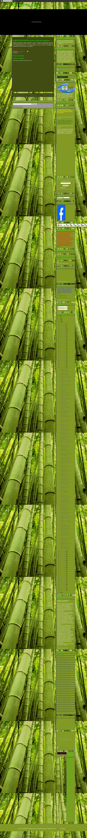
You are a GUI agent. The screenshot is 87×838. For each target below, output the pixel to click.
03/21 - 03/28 (63, 577)
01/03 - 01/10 (63, 590)
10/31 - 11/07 (63, 338)
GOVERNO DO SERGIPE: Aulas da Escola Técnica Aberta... (65, 539)
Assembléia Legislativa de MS (63, 692)
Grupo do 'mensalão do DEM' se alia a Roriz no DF (65, 442)
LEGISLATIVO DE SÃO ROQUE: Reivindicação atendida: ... (65, 407)
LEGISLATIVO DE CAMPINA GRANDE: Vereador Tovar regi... (65, 501)
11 (59, 319)
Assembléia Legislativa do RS (63, 712)
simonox (58, 828)
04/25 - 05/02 (63, 567)
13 (59, 316)
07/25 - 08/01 (63, 362)
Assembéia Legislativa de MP (63, 669)
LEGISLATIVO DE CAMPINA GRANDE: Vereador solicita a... (64, 425)
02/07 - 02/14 (63, 582)
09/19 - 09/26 (63, 347)
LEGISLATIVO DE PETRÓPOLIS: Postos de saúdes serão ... (65, 429)
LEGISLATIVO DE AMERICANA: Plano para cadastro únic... (64, 446)
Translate (67, 198)
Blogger (67, 828)
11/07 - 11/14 (63, 336)
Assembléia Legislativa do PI (63, 683)
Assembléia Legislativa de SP (63, 705)
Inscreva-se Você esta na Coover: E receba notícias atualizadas (65, 191)
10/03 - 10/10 (63, 343)
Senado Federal (60, 654)
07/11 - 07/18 (63, 365)
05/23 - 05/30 (63, 560)
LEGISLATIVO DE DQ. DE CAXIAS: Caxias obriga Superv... (65, 521)
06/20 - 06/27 (63, 552)
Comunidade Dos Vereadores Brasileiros (64, 68)
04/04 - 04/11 (63, 573)
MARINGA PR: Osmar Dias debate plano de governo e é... (65, 487)
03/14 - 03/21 (63, 578)
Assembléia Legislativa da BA (63, 687)
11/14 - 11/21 (63, 334)
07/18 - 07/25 (63, 364)
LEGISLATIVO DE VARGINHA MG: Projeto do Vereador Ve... (65, 471)
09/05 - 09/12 (63, 351)
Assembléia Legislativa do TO (63, 698)
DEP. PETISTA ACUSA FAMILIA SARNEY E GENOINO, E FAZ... (64, 547)
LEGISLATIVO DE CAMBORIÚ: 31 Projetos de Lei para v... (65, 450)
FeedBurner (68, 187)
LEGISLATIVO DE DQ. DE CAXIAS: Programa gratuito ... (65, 386)
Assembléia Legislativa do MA (63, 672)
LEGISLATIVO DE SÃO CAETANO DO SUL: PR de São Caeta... (65, 399)
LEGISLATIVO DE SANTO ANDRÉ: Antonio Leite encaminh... (65, 421)
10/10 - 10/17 (63, 341)
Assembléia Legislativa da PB (63, 678)
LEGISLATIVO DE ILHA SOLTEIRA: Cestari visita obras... (65, 530)
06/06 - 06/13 (63, 556)
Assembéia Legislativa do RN (63, 676)
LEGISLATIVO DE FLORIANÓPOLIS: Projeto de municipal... (65, 370)
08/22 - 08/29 (63, 354)
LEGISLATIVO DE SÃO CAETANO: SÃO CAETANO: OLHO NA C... (65, 534)
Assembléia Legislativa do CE (63, 661)
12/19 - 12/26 (63, 325)
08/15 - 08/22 (63, 356)
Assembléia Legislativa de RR (63, 667)
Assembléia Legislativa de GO (63, 696)
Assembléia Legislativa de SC (63, 710)
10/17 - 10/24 (63, 340)
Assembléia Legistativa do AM (63, 674)
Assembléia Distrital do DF (63, 690)
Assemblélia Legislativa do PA (63, 681)
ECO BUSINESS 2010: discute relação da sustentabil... (64, 403)
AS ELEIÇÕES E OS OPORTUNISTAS (64, 374)
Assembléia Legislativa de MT (63, 694)
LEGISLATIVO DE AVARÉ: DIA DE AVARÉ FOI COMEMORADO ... (65, 412)
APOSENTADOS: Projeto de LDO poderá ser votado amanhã (65, 513)
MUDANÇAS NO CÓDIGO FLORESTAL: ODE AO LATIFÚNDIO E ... (65, 454)
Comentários (62, 309)
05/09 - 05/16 (63, 564)
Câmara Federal (60, 656)
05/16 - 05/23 (63, 562)
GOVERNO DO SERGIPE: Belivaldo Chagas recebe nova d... (65, 483)
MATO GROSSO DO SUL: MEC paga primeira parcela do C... (65, 395)
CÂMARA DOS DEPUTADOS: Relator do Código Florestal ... (65, 526)
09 (59, 592)
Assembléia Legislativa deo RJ (63, 703)
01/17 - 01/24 (63, 586)
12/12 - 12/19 (63, 327)
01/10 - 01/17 (63, 588)
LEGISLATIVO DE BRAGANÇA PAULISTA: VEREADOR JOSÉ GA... (65, 416)
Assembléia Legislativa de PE (63, 685)
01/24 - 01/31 (63, 584)
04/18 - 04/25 (63, 569)
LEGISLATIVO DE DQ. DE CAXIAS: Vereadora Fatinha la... (65, 517)
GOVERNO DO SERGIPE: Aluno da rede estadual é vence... (65, 382)
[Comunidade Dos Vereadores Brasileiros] (57, 69)
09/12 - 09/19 (63, 349)
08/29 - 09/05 (63, 353)
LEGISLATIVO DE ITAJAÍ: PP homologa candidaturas (65, 505)
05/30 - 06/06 (63, 558)
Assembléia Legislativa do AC (63, 658)
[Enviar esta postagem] (28, 51)
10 (59, 321)
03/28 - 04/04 (63, 575)
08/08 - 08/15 (63, 358)
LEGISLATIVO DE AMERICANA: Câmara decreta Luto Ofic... (65, 543)
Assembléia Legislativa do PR (63, 707)
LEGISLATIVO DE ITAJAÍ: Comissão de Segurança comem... (65, 438)
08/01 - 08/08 (63, 360)
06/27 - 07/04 (63, 551)
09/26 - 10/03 (63, 345)
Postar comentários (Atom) (34, 98)
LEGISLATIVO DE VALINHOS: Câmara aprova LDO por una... (65, 475)
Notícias (19, 52)
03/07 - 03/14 (63, 580)
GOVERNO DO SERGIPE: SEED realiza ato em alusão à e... (65, 462)
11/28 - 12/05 (63, 330)
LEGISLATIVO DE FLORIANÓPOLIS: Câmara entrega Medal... (64, 492)
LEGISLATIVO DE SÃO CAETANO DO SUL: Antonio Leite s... (65, 509)
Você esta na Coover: (25, 5)
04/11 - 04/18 (63, 571)
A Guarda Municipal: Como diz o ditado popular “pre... (64, 466)
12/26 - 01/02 (63, 323)
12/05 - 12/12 (63, 328)
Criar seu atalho (59, 70)
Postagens (61, 307)
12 (59, 318)
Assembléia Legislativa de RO (63, 665)
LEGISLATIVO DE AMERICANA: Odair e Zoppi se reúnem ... (65, 479)
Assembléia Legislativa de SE (63, 663)
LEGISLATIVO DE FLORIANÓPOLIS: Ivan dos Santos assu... (65, 433)
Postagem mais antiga (47, 95)
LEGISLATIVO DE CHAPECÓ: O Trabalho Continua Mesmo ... (65, 458)
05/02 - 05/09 (63, 565)
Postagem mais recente (18, 95)
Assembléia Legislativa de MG (63, 701)
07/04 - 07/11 (63, 367)
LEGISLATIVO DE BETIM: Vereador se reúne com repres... (65, 377)
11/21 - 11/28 (63, 332)
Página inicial (33, 95)
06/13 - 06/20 (63, 554)
